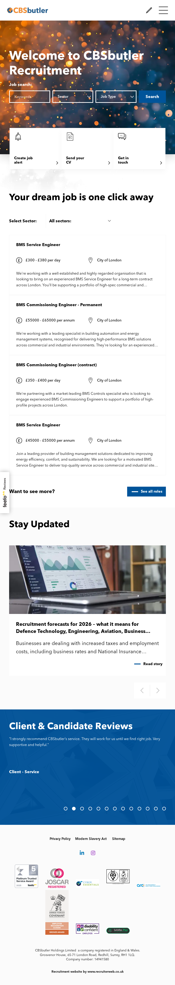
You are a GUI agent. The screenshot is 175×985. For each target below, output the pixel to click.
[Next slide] (158, 690)
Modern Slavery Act (91, 839)
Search (152, 96)
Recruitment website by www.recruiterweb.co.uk (87, 972)
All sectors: (60, 220)
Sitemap (118, 839)
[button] (65, 808)
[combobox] (76, 96)
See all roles (151, 491)
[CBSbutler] (27, 10)
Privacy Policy (60, 839)
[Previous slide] (142, 690)
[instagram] (93, 853)
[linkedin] (82, 853)
